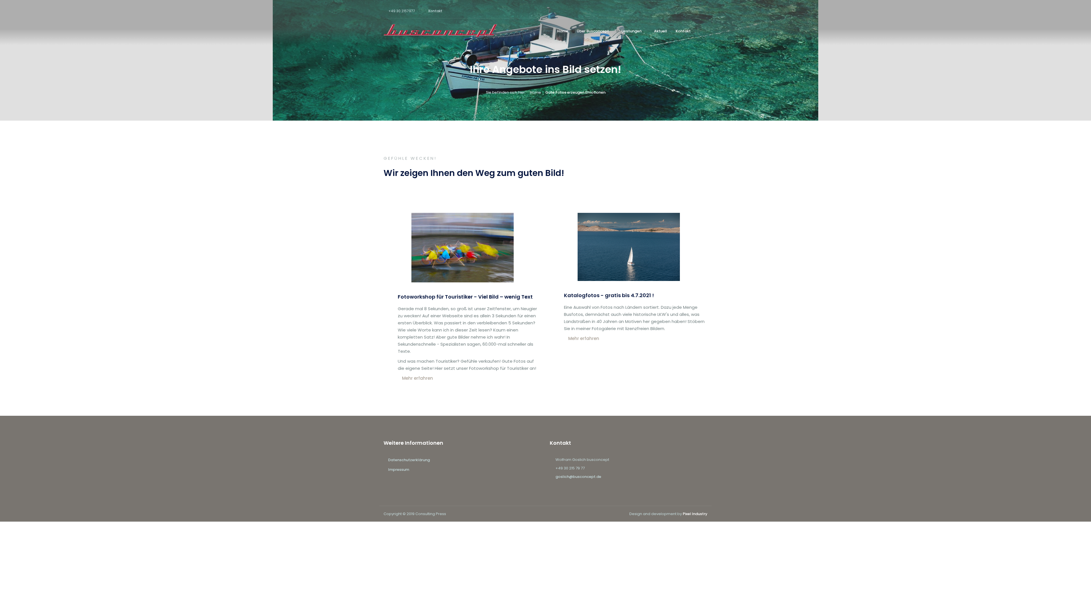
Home (562, 31)
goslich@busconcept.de (578, 476)
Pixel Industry (695, 514)
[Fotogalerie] (629, 279)
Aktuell (660, 31)
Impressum (398, 469)
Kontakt (435, 11)
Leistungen (631, 31)
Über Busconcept (593, 31)
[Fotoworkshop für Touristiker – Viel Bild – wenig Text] (462, 281)
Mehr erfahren (417, 378)
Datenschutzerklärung (409, 460)
